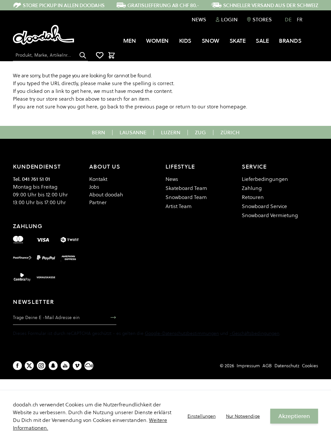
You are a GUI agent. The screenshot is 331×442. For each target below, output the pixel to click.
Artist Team (179, 206)
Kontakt (98, 178)
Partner (98, 202)
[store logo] (43, 35)
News (199, 19)
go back (109, 106)
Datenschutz (286, 365)
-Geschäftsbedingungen (254, 333)
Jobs (94, 186)
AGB (267, 365)
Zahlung (252, 188)
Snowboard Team (186, 197)
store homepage (226, 106)
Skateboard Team (186, 188)
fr (300, 19)
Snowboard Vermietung (270, 215)
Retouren (253, 197)
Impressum (248, 365)
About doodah (106, 194)
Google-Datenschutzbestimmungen (182, 333)
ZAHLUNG (27, 226)
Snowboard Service (264, 206)
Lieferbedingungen (265, 178)
